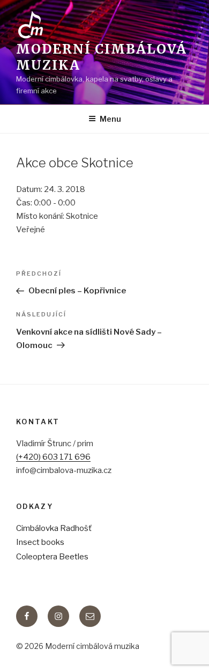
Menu (110, 118)
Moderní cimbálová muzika (101, 57)
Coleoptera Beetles (52, 557)
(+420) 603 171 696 (53, 457)
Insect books (40, 542)
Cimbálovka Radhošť (54, 528)
